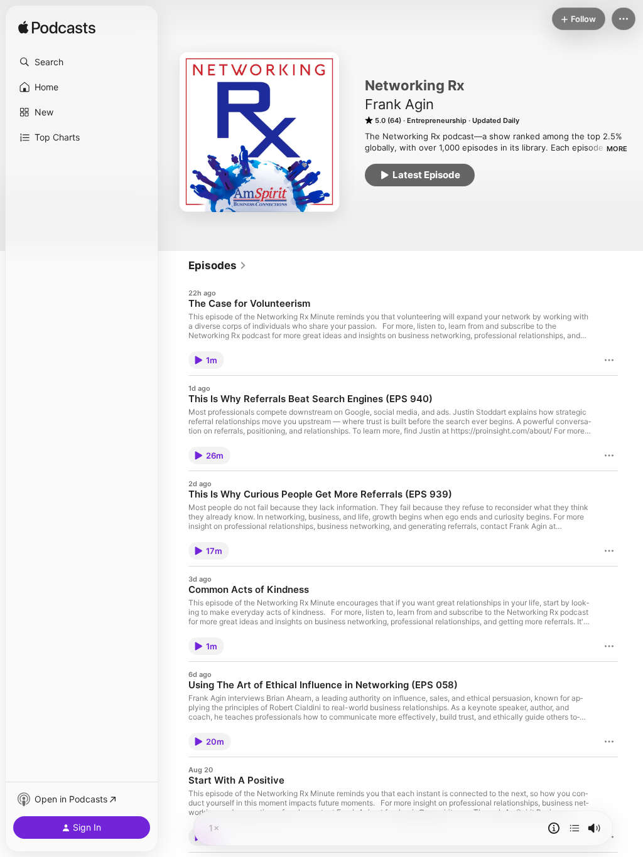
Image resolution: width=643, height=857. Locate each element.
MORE (617, 148)
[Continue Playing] (574, 828)
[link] (217, 265)
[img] (56, 28)
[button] (81, 62)
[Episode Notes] (553, 828)
